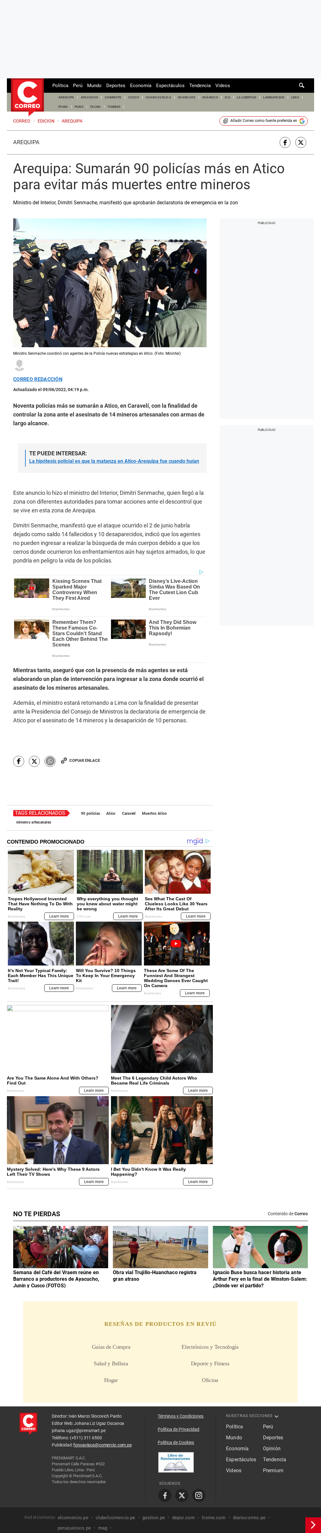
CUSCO (133, 97)
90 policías (90, 813)
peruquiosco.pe (74, 1527)
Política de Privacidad (178, 1429)
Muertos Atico (154, 813)
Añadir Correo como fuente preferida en (263, 120)
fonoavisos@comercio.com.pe (102, 1444)
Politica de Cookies (176, 1442)
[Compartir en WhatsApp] (50, 761)
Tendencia (200, 85)
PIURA (63, 106)
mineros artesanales (33, 822)
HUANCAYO (187, 97)
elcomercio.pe (73, 1517)
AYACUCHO (89, 97)
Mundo (94, 85)
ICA (227, 97)
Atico (110, 813)
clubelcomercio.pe (115, 1517)
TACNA (95, 106)
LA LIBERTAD (247, 97)
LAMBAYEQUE (273, 97)
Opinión (272, 1449)
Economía (140, 85)
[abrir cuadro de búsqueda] (302, 85)
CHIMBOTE (113, 97)
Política (60, 85)
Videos (222, 85)
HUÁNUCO (210, 97)
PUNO (79, 106)
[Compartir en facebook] (285, 142)
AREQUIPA (66, 97)
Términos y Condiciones (180, 1416)
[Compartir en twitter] (300, 142)
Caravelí (129, 813)
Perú (77, 85)
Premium (273, 1470)
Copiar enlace (84, 760)
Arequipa (26, 142)
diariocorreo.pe (249, 1517)
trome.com (213, 1517)
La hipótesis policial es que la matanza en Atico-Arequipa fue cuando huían (114, 461)
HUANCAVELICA (158, 97)
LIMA (295, 97)
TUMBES (114, 106)
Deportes (115, 85)
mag (102, 1527)
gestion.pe (153, 1517)
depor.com (183, 1517)
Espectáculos (170, 85)
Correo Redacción (37, 379)
